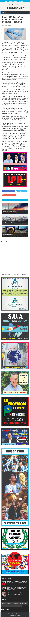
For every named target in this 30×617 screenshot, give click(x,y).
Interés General (23, 603)
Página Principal (16, 274)
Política (18, 605)
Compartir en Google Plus (10, 195)
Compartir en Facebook (9, 191)
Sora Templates (17, 615)
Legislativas (4, 605)
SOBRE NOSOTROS (13, 1)
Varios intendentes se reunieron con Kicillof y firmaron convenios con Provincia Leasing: (16, 588)
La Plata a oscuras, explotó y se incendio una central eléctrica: (15, 593)
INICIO (5, 1)
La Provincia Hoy (15, 8)
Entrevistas (15, 603)
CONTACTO (21, 1)
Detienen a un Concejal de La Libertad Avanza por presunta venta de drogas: (17, 582)
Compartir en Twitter (22, 191)
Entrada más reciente (5, 274)
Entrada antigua (25, 274)
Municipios (12, 605)
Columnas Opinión (6, 603)
